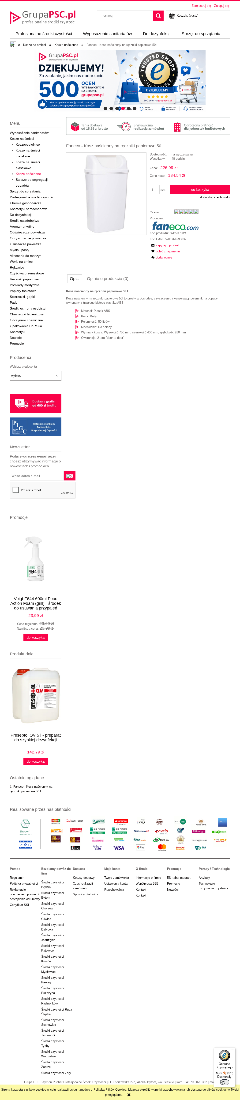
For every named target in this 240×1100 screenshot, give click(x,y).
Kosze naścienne (28, 174)
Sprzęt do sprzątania (25, 191)
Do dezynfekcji (20, 215)
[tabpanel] (148, 314)
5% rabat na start (179, 877)
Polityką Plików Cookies (110, 1089)
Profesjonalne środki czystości (32, 197)
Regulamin (17, 877)
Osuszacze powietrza (25, 244)
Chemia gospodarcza (25, 203)
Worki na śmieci (21, 261)
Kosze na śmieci (22, 138)
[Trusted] (120, 80)
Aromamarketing (22, 226)
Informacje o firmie (148, 877)
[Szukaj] (158, 16)
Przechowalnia (114, 889)
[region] (120, 80)
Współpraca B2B (147, 883)
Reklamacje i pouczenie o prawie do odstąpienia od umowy (25, 894)
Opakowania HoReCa (26, 326)
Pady (13, 302)
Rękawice (17, 267)
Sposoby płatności (85, 894)
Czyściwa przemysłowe (27, 273)
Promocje (17, 343)
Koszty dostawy (84, 877)
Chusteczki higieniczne (27, 314)
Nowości (16, 338)
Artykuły (204, 877)
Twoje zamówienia (116, 877)
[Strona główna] (42, 16)
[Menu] (232, 1050)
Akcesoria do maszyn (25, 256)
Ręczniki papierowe (24, 279)
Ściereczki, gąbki (22, 297)
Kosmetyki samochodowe (29, 209)
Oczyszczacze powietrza (28, 238)
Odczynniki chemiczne (26, 320)
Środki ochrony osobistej (28, 308)
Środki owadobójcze (25, 220)
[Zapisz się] (69, 475)
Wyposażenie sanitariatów (29, 133)
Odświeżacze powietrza (27, 232)
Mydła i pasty (19, 250)
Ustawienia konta (116, 883)
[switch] (224, 1082)
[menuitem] (43, 34)
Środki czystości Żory (56, 1073)
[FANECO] (174, 225)
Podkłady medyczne (25, 285)
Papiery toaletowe (23, 291)
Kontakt (141, 889)
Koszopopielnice (28, 144)
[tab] (105, 108)
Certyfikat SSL (20, 905)
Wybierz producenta (23, 366)
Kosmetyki (17, 332)
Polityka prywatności (24, 883)
